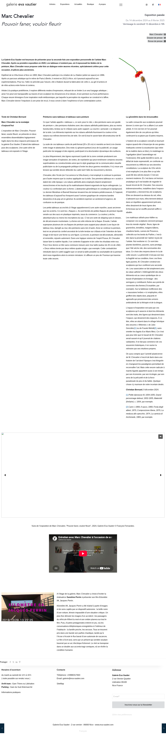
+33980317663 (73, 675)
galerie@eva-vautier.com (73, 678)
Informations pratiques (11, 692)
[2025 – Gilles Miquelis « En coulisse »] (164, 728)
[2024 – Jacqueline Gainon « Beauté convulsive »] (2, 728)
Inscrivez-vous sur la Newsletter (138, 705)
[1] (135, 328)
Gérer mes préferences (122, 715)
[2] (155, 328)
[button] (161, 437)
